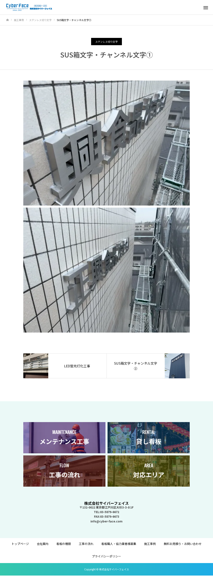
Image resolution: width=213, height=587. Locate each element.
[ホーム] (7, 20)
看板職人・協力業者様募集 (118, 544)
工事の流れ (86, 544)
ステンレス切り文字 (106, 41)
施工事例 (150, 544)
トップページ (20, 544)
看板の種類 (63, 544)
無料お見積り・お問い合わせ (183, 544)
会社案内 (42, 544)
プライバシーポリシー (106, 556)
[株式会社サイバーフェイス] (29, 7)
